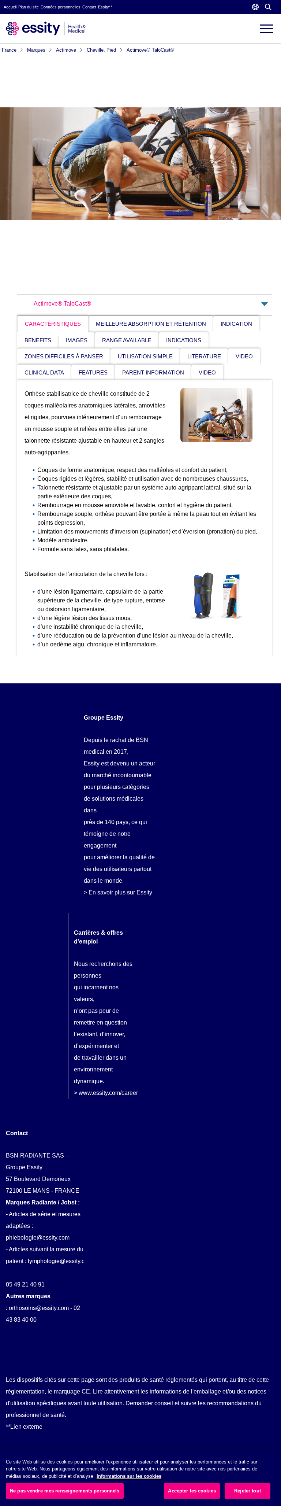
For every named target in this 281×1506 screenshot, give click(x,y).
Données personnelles (60, 7)
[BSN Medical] (46, 28)
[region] (140, 1478)
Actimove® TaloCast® (150, 50)
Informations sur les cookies (129, 1476)
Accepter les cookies (192, 1491)
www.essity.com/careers (110, 1093)
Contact (89, 7)
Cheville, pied (102, 50)
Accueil (10, 7)
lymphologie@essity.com (60, 1261)
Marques (37, 50)
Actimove (67, 50)
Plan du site (28, 7)
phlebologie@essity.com (38, 1237)
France (10, 50)
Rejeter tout (247, 1491)
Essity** (105, 7)
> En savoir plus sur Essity (118, 892)
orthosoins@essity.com (39, 1308)
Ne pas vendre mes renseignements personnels (65, 1491)
